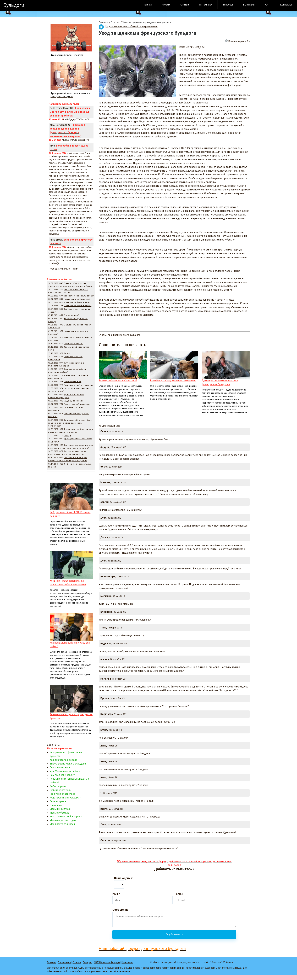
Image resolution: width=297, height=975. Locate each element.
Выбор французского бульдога (68, 763)
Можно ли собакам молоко (77, 302)
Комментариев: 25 (239, 41)
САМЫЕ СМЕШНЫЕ (72, 382)
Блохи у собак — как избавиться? (118, 380)
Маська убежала (59, 812)
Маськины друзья (60, 809)
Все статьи (53, 744)
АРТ (267, 4)
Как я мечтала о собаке (63, 759)
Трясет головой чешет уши (77, 404)
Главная (147, 4)
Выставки (249, 4)
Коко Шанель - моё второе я (66, 816)
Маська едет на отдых (63, 820)
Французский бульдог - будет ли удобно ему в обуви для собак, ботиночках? (70, 423)
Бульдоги (13, 5)
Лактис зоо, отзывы (73, 344)
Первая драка (58, 801)
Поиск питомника (60, 767)
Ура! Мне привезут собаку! (65, 771)
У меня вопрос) (71, 315)
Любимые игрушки (60, 790)
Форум (166, 4)
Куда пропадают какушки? (65, 797)
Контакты (286, 4)
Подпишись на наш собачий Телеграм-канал (131, 26)
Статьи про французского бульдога (119, 335)
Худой (67, 353)
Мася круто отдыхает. (63, 824)
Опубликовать (174, 934)
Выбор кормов (58, 786)
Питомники (205, 4)
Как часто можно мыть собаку (79, 296)
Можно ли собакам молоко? (77, 306)
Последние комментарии (63, 268)
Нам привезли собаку (62, 775)
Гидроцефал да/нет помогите (78, 385)
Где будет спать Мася (62, 793)
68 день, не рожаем (73, 401)
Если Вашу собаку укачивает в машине (173, 380)
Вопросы (228, 4)
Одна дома (56, 805)
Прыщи (67, 435)
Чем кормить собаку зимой (77, 299)
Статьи (184, 4)
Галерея (87, 962)
